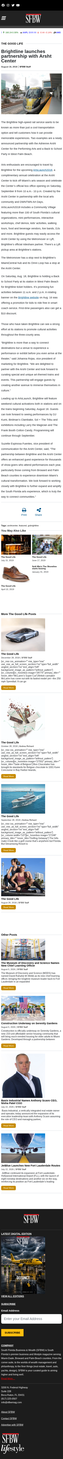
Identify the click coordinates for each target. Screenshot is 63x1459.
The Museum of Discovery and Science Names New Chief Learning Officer (30, 964)
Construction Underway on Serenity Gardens (29, 1023)
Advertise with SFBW (12, 1424)
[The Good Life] (16, 545)
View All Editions (12, 1296)
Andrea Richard (26, 746)
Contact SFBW (9, 1418)
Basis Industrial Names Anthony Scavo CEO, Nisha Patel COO (29, 1102)
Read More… (8, 1378)
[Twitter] (13, 5)
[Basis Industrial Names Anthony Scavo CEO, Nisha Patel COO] (23, 1076)
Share (38, 514)
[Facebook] (3, 5)
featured (23, 525)
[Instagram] (8, 5)
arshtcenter (12, 525)
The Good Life (12, 43)
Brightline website (28, 297)
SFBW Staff (25, 67)
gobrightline (33, 525)
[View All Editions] (23, 1265)
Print (24, 514)
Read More (8, 688)
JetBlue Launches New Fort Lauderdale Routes (30, 1165)
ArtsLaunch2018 (42, 170)
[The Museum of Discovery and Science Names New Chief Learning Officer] (23, 950)
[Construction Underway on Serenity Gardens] (23, 1009)
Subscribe (12, 1332)
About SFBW (8, 1412)
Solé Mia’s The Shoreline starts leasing (44, 567)
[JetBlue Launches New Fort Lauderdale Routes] (23, 1148)
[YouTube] (18, 5)
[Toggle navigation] (3, 18)
